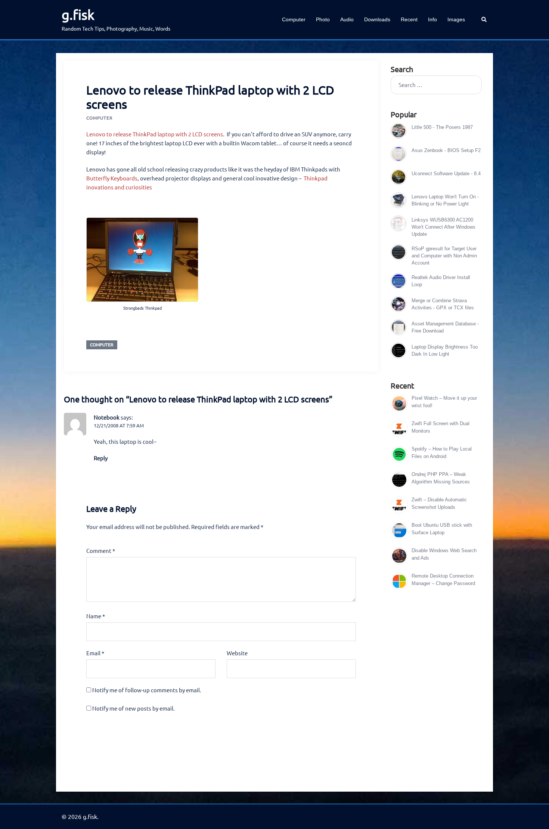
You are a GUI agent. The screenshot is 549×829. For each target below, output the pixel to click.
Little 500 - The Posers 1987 (442, 127)
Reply (101, 457)
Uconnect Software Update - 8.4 (446, 173)
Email (95, 652)
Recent (409, 19)
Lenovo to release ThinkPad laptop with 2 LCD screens (154, 133)
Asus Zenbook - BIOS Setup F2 (446, 150)
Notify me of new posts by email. (133, 708)
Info (432, 19)
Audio (347, 19)
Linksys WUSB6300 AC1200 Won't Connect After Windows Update (443, 227)
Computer (293, 19)
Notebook (107, 417)
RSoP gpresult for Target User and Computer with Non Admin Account (444, 256)
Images (456, 19)
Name (95, 615)
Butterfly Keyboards (111, 178)
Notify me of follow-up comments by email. (146, 689)
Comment (100, 550)
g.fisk (78, 14)
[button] (484, 19)
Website (237, 652)
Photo (323, 19)
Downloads (377, 19)
